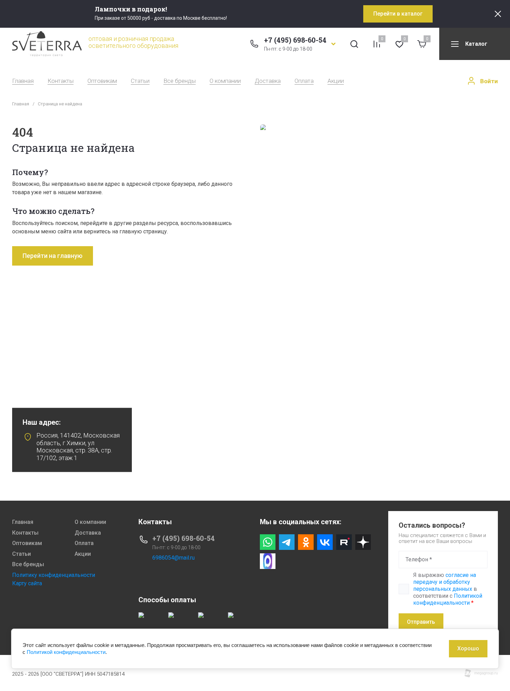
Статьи (140, 81)
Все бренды (179, 81)
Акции (336, 81)
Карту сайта (27, 583)
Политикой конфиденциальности (447, 599)
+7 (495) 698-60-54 (295, 39)
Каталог (476, 44)
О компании (225, 81)
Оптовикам (102, 81)
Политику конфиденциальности (53, 575)
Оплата (304, 81)
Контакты (61, 81)
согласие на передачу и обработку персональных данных (444, 582)
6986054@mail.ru (173, 557)
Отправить (421, 622)
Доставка (268, 81)
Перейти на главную (53, 255)
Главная (23, 81)
